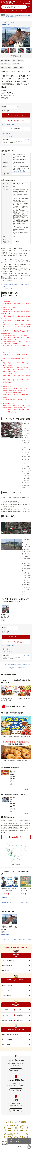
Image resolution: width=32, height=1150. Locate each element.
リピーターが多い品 (7, 965)
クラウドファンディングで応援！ (10, 1034)
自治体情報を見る (17, 837)
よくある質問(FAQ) (16, 1090)
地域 (12, 11)
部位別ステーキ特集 (7, 1020)
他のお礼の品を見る (19, 171)
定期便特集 (20, 1020)
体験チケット (26, 664)
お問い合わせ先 (7, 136)
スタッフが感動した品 (7, 990)
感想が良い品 (5, 970)
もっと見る (26, 789)
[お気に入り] (29, 1147)
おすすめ (27, 11)
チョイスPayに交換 (7, 1039)
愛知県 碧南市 (5, 934)
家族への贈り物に (6, 1045)
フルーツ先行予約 (6, 995)
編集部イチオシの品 (7, 985)
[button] (29, 7)
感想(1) (6, 897)
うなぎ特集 (5, 1010)
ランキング (19, 11)
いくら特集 (20, 1010)
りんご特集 (5, 1015)
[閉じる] (29, 1139)
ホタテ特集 (20, 1015)
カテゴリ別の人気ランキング (9, 960)
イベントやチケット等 (14, 664)
